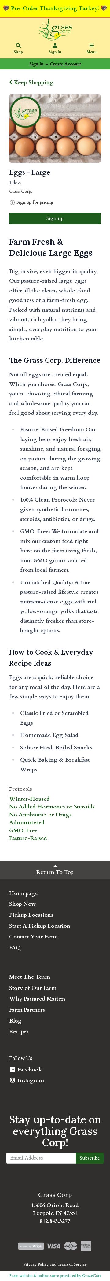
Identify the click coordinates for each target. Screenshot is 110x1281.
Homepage (23, 893)
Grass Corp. (20, 191)
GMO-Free (23, 830)
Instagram (30, 1080)
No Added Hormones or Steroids (52, 807)
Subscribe (90, 1158)
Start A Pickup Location (39, 926)
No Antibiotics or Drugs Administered (40, 818)
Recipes (19, 1031)
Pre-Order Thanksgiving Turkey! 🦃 (59, 8)
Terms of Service (72, 1264)
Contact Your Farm (33, 937)
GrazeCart (91, 1275)
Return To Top (55, 872)
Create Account (65, 64)
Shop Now (22, 904)
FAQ (15, 948)
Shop (18, 52)
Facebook (29, 1070)
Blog (15, 1021)
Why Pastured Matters (37, 999)
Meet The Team (29, 977)
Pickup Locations (31, 915)
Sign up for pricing (34, 202)
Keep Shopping (33, 82)
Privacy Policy (36, 1264)
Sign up (55, 218)
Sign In (55, 52)
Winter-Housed (29, 799)
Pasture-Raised (28, 838)
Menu (92, 52)
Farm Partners (27, 1010)
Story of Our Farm (33, 988)
